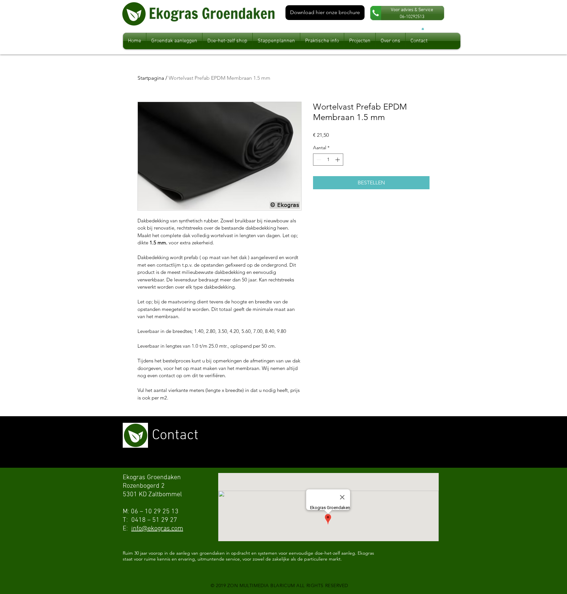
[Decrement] (318, 159)
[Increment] (338, 159)
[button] (423, 28)
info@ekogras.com (157, 529)
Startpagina (150, 78)
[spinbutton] (328, 159)
